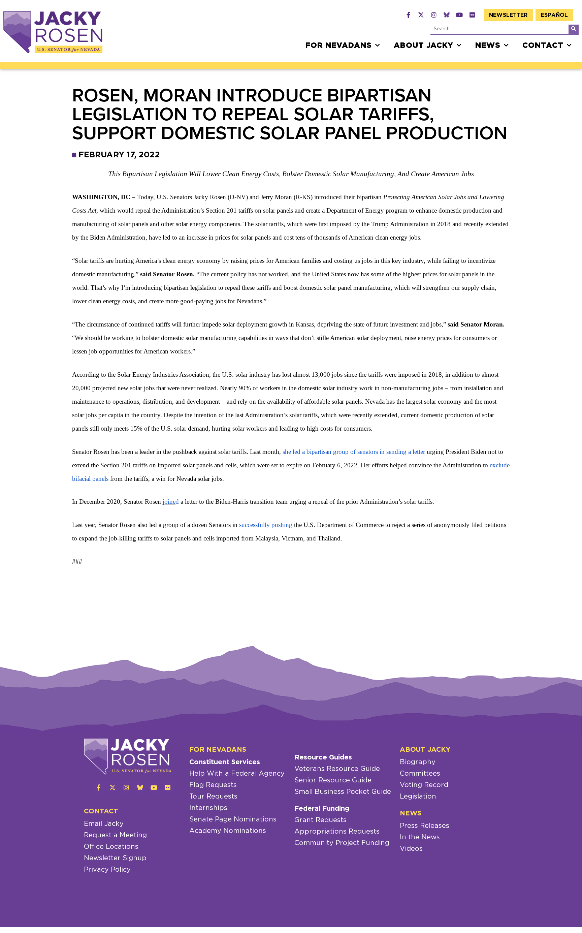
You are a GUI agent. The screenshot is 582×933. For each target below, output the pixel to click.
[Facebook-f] (408, 15)
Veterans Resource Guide (337, 769)
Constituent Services (224, 762)
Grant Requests (320, 820)
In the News (420, 837)
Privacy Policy (107, 869)
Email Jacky (104, 823)
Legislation (418, 796)
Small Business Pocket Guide (342, 791)
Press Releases (424, 825)
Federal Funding (321, 808)
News (487, 45)
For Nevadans (338, 45)
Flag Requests (213, 785)
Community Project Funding (341, 843)
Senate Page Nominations (233, 819)
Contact (542, 45)
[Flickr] (472, 15)
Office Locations (111, 846)
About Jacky (423, 45)
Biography (417, 762)
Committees (420, 773)
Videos (411, 848)
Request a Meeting (115, 835)
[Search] (574, 29)
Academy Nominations (227, 831)
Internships (208, 808)
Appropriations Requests (337, 831)
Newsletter (508, 15)
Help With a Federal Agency (237, 773)
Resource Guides (323, 757)
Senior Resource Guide (332, 780)
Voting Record (424, 785)
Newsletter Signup (115, 858)
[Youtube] (459, 15)
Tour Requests (213, 796)
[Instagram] (434, 15)
